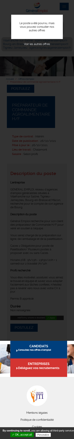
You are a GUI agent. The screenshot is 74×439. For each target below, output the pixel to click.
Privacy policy (59, 434)
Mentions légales (37, 412)
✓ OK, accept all (22, 434)
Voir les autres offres (37, 44)
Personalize (43, 435)
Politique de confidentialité (37, 419)
